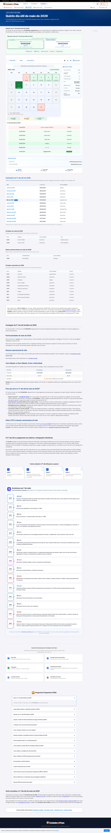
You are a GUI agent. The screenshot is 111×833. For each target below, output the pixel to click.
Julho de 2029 (10, 206)
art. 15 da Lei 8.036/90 (46, 423)
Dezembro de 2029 (11, 221)
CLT (69, 794)
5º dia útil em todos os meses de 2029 (66, 800)
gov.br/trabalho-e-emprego (69, 309)
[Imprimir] (64, 60)
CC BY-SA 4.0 (39, 631)
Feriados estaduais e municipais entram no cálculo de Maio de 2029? (30, 735)
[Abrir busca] (94, 4)
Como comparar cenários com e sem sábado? (24, 730)
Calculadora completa (38, 810)
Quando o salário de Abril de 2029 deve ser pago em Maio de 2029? (30, 719)
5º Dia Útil (11, 12)
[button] (25, 44)
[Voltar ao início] (55, 823)
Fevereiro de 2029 (11, 190)
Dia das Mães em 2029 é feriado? (21, 761)
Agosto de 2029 (10, 209)
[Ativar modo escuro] (97, 4)
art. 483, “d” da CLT (13, 400)
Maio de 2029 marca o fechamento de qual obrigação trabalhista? (29, 777)
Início (8, 12)
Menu (104, 3)
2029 (16, 12)
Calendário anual (58, 810)
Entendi (106, 830)
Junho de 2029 (10, 203)
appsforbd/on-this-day (69, 631)
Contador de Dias (33, 358)
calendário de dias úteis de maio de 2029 (59, 427)
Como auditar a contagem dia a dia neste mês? (24, 751)
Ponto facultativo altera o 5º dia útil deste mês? (25, 740)
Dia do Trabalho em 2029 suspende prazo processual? (26, 756)
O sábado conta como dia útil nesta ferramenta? (25, 724)
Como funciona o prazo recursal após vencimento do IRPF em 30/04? (30, 771)
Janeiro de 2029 (11, 187)
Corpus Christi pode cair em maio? (21, 766)
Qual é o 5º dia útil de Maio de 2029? (22, 697)
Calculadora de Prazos (24, 802)
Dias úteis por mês (48, 810)
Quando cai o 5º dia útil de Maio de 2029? (23, 714)
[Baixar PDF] (67, 60)
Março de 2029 (10, 193)
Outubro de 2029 (11, 215)
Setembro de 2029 (11, 212)
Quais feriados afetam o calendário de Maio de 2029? (26, 709)
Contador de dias (67, 810)
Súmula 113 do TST (40, 796)
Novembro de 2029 (11, 218)
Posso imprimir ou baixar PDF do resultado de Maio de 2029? (28, 745)
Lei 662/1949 (65, 796)
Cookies (57, 830)
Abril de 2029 (10, 197)
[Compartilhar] (70, 60)
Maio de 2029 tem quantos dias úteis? (22, 782)
